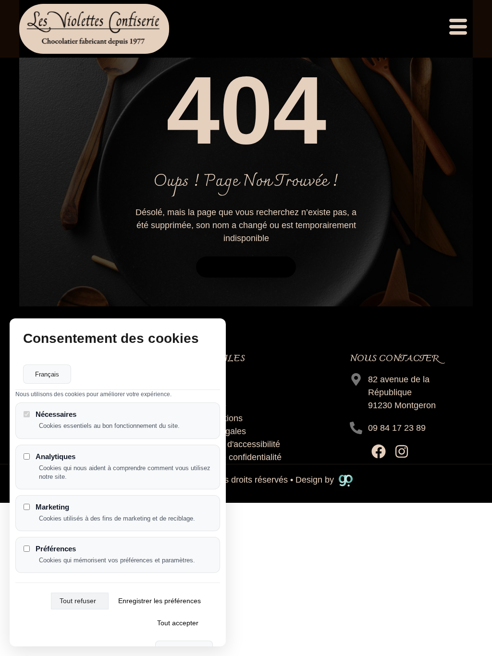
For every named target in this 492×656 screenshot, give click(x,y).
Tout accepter (177, 623)
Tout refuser (78, 601)
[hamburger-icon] (456, 29)
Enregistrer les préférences (159, 601)
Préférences (56, 548)
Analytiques (55, 456)
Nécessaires (56, 414)
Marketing (52, 506)
